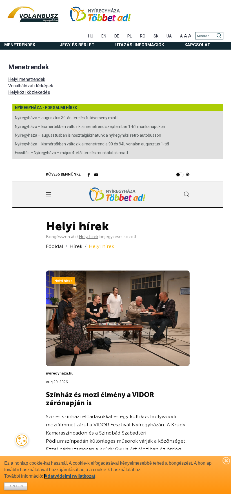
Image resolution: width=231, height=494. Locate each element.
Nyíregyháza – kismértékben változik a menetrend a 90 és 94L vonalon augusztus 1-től (92, 144)
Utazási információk (139, 44)
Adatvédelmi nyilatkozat (69, 476)
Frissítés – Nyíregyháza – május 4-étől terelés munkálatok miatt (71, 152)
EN (103, 36)
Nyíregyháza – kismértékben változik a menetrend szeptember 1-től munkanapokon (90, 126)
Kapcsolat (197, 44)
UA (169, 36)
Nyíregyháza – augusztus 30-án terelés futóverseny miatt (66, 118)
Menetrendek (19, 44)
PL (129, 36)
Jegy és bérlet (77, 44)
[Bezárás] (226, 460)
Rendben (16, 486)
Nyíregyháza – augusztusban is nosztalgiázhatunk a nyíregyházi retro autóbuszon (88, 135)
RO (142, 36)
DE (116, 36)
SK (156, 36)
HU (90, 36)
